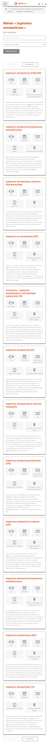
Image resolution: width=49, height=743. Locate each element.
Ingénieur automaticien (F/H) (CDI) (23, 73)
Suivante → (30, 64)
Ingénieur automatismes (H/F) (21, 635)
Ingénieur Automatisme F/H (20, 687)
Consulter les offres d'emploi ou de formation (26, 9)
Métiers (10, 11)
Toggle (5, 4)
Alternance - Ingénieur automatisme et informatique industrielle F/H (21, 293)
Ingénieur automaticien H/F (20, 350)
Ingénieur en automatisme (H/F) (22, 236)
